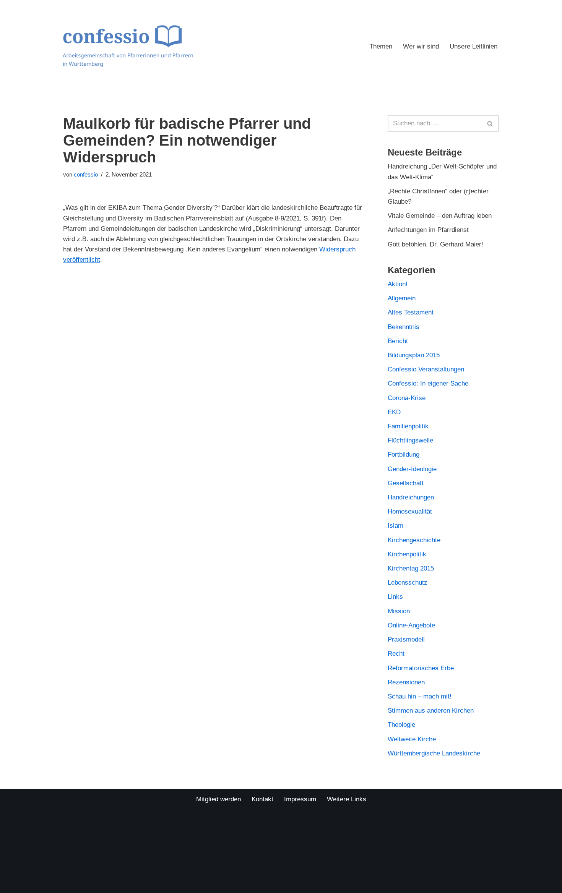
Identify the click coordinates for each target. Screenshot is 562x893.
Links (395, 596)
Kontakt (262, 799)
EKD (394, 412)
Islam (395, 525)
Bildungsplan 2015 (414, 355)
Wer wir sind (421, 46)
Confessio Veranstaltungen (426, 369)
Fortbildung (403, 454)
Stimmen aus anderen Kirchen (431, 710)
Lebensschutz (407, 582)
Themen (380, 46)
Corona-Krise (407, 398)
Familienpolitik (408, 426)
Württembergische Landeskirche (434, 753)
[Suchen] (490, 123)
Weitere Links (346, 799)
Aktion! (398, 284)
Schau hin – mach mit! (420, 696)
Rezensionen (406, 682)
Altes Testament (411, 312)
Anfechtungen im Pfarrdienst (428, 229)
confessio (86, 174)
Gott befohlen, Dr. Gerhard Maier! (435, 244)
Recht (396, 653)
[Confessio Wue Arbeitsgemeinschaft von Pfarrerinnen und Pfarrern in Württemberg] (128, 46)
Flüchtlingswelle (410, 440)
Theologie (401, 724)
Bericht (398, 341)
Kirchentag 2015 (411, 568)
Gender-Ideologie (412, 469)
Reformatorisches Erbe (421, 668)
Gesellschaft (406, 483)
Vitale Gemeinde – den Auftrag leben (440, 215)
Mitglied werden (218, 799)
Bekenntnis (403, 327)
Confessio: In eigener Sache (428, 383)
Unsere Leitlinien (473, 46)
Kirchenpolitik (407, 554)
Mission (399, 611)
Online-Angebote (411, 625)
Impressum (300, 799)
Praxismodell (406, 639)
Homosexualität (410, 511)
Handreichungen (411, 497)
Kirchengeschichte (414, 540)
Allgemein (402, 298)
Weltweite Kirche (412, 739)
